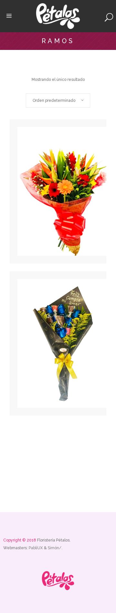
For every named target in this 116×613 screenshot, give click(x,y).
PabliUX (36, 548)
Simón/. (55, 548)
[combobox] (58, 100)
